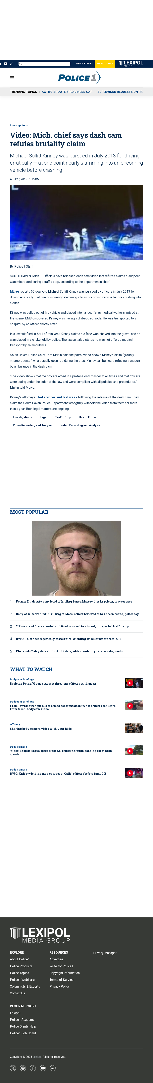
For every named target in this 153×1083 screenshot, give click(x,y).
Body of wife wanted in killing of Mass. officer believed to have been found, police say (77, 614)
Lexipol (37, 1056)
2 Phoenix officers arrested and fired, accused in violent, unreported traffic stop (72, 626)
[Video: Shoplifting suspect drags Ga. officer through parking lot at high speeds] (134, 750)
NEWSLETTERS (84, 63)
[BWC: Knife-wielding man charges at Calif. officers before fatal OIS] (134, 773)
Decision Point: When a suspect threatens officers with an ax (53, 683)
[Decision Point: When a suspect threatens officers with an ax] (134, 683)
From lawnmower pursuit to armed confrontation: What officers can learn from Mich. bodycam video (63, 707)
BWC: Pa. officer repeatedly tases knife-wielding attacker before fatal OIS (68, 639)
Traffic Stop (63, 417)
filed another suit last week (56, 397)
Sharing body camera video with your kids (41, 729)
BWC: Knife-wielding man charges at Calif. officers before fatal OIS (58, 773)
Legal (43, 417)
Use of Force (87, 417)
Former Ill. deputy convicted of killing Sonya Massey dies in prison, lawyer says (74, 601)
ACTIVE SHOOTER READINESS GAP (67, 92)
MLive (14, 291)
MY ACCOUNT (105, 63)
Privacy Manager (105, 953)
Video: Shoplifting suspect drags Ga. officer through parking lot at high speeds (61, 752)
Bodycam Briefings (22, 679)
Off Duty (15, 724)
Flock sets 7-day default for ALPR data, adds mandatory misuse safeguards (69, 651)
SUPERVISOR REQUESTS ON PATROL (123, 92)
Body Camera (18, 746)
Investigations (19, 125)
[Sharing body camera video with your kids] (134, 728)
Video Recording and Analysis (33, 425)
